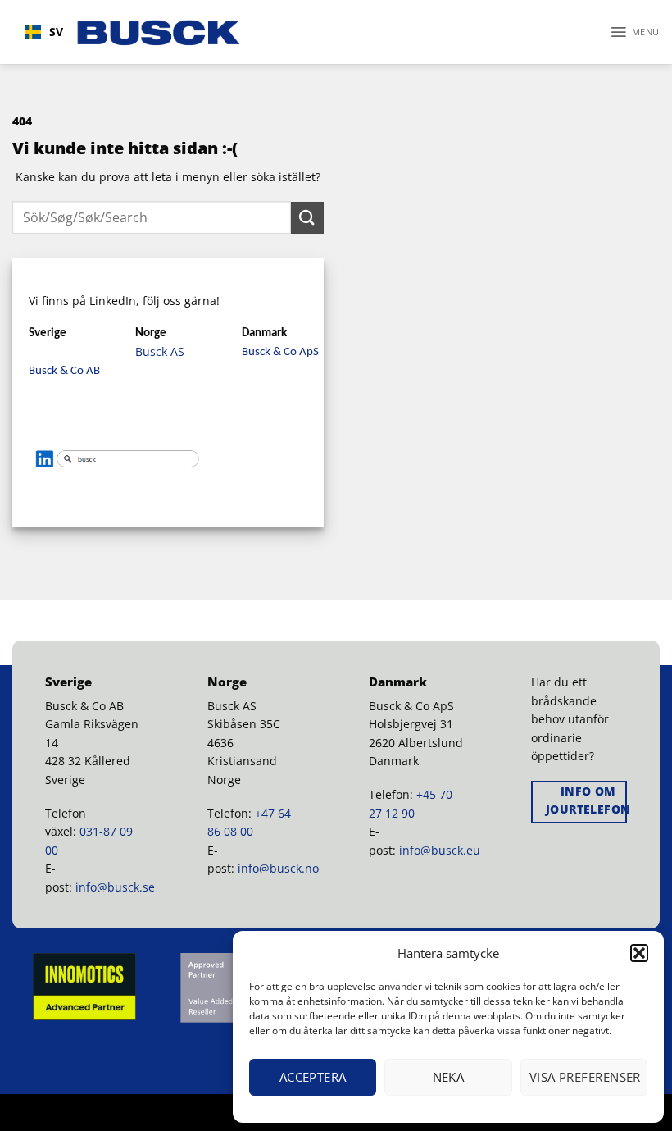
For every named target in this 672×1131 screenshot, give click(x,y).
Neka (449, 1077)
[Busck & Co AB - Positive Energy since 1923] (159, 32)
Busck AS (159, 351)
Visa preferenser (585, 1077)
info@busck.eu (439, 850)
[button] (639, 953)
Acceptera (313, 1077)
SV (56, 31)
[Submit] (307, 218)
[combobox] (43, 32)
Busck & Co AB (64, 371)
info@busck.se (115, 887)
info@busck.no (278, 868)
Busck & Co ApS (280, 352)
